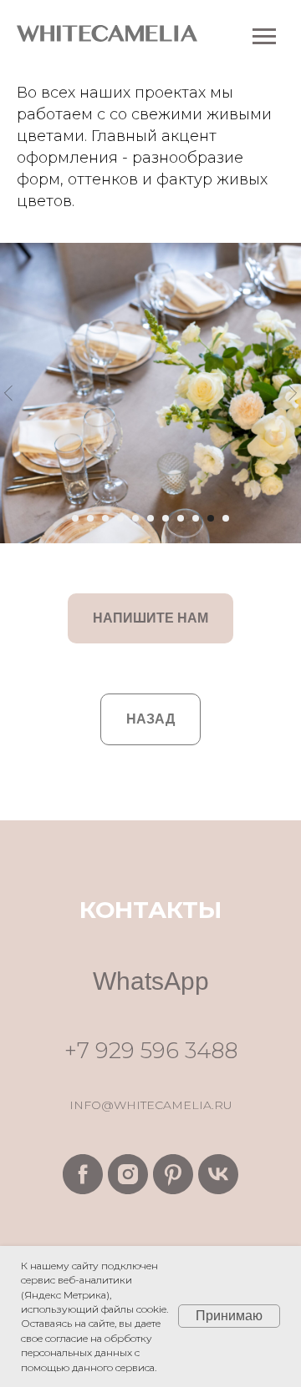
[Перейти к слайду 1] (75, 518)
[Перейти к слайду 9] (195, 518)
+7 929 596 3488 (150, 1050)
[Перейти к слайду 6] (150, 518)
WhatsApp (151, 981)
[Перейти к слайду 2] (90, 518)
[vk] (218, 1174)
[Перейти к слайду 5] (135, 518)
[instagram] (128, 1174)
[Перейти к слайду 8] (180, 518)
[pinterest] (173, 1174)
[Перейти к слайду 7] (165, 518)
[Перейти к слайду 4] (120, 518)
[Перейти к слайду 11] (225, 518)
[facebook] (83, 1174)
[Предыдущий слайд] (8, 393)
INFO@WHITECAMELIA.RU (150, 1104)
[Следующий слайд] (292, 393)
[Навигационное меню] (264, 36)
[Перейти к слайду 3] (105, 518)
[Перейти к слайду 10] (210, 518)
